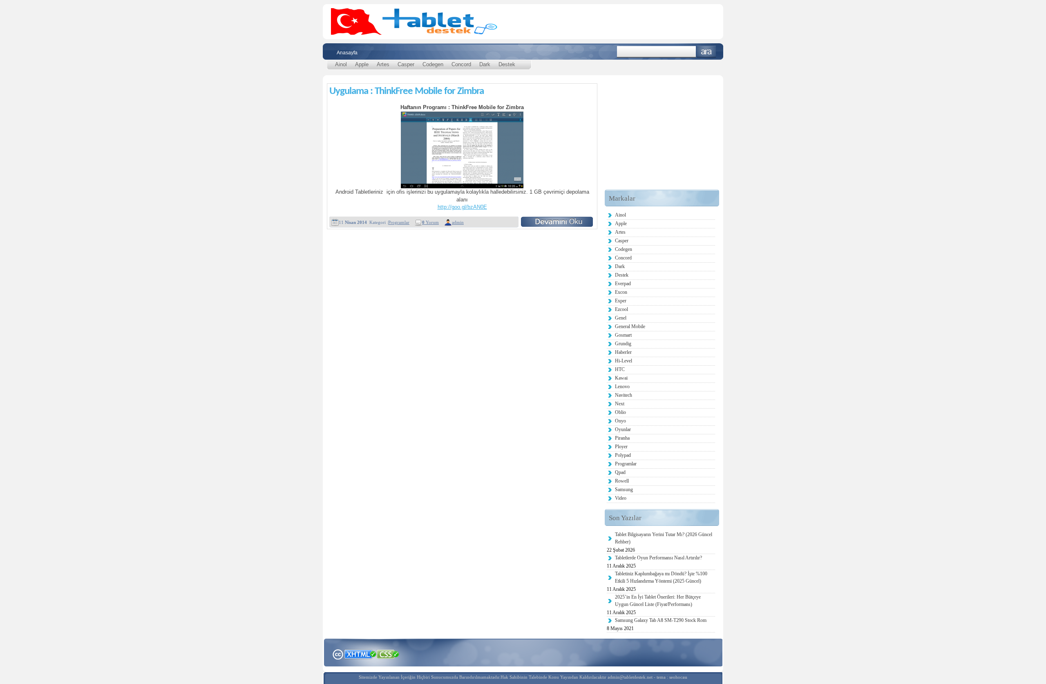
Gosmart (623, 335)
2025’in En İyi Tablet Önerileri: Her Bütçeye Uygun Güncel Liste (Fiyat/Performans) (658, 600)
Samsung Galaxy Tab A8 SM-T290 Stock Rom (660, 620)
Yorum (430, 222)
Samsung (624, 489)
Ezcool (621, 309)
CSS (388, 653)
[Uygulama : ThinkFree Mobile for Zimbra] (557, 222)
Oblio (620, 412)
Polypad (623, 455)
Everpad (623, 283)
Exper (620, 301)
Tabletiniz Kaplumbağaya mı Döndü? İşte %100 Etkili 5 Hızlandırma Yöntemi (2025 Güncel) (661, 577)
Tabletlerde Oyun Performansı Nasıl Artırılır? (658, 558)
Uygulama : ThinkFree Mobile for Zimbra (406, 91)
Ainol (341, 64)
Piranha (622, 438)
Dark (484, 64)
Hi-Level (623, 361)
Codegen (432, 64)
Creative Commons (338, 653)
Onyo (620, 421)
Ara (706, 52)
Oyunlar (623, 429)
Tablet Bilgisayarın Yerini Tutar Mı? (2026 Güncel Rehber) (663, 538)
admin (458, 222)
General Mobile (630, 326)
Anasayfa (347, 53)
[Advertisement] (662, 138)
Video (620, 498)
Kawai (621, 378)
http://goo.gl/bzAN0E (462, 207)
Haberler (623, 352)
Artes (383, 64)
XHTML (360, 653)
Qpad (620, 472)
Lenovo (622, 386)
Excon (621, 292)
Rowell (622, 481)
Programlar (398, 222)
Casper (406, 64)
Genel (620, 318)
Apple (362, 64)
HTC (620, 369)
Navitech (623, 395)
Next (619, 404)
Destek (506, 64)
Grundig (623, 343)
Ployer (621, 446)
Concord (461, 64)
